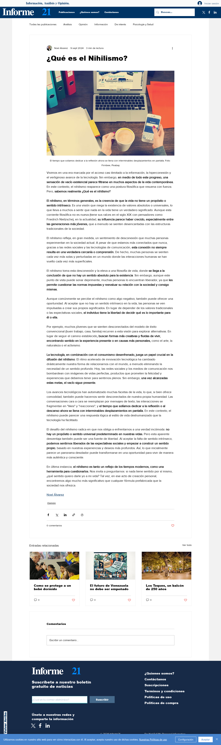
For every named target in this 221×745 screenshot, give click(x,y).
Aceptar (205, 739)
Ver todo (187, 545)
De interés (120, 24)
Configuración (185, 739)
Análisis (67, 24)
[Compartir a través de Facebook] (48, 514)
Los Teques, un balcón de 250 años (165, 587)
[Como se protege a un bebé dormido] (54, 566)
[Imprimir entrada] (82, 514)
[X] (203, 12)
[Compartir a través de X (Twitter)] (56, 514)
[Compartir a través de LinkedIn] (65, 514)
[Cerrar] (217, 739)
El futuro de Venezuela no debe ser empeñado (109, 587)
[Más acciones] (172, 48)
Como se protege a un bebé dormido (52, 587)
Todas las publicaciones (42, 24)
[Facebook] (209, 12)
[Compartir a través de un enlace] (73, 514)
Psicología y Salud (143, 24)
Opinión (83, 24)
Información (101, 24)
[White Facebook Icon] (40, 726)
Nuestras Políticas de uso (153, 739)
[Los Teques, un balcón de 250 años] (166, 566)
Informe (18, 11)
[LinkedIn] (215, 12)
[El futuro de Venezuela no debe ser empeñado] (110, 566)
